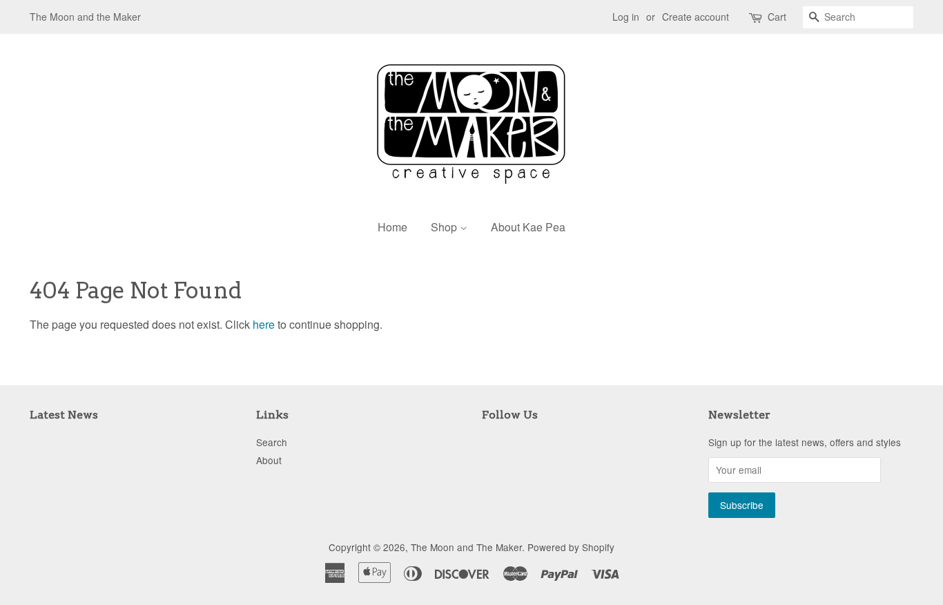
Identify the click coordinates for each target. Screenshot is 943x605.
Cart (777, 16)
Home (392, 227)
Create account (695, 16)
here (264, 324)
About (269, 460)
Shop (445, 227)
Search (271, 442)
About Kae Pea (528, 227)
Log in (625, 16)
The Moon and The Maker (466, 547)
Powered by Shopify (570, 547)
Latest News (64, 414)
